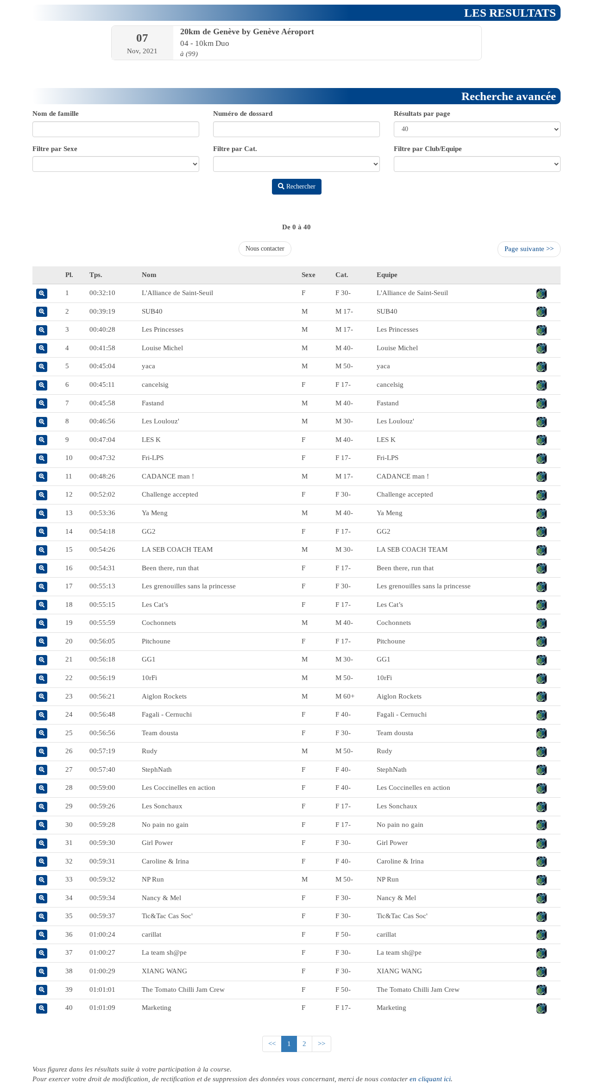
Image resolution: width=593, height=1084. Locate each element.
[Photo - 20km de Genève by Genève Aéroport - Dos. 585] (541, 806)
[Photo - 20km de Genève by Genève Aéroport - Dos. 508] (541, 513)
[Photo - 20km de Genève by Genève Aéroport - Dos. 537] (541, 952)
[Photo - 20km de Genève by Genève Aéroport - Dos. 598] (541, 366)
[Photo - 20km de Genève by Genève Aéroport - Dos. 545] (541, 439)
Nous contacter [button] (265, 248)
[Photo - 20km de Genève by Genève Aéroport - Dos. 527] (541, 769)
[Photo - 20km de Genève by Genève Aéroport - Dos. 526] (541, 457)
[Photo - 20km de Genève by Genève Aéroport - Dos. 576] (541, 384)
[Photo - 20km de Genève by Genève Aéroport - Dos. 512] (541, 549)
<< (272, 1043)
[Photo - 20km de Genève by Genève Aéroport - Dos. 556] (541, 934)
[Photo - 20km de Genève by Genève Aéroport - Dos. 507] (541, 421)
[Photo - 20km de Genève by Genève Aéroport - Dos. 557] (541, 476)
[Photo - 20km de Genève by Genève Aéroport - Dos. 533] (541, 696)
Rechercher (299, 186)
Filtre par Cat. (235, 148)
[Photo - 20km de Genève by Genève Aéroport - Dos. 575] (541, 348)
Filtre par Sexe (54, 148)
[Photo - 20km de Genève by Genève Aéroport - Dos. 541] (541, 403)
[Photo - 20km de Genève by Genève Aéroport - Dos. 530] (541, 751)
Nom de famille (55, 113)
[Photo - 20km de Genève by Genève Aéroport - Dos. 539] (541, 714)
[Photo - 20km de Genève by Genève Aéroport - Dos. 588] (541, 329)
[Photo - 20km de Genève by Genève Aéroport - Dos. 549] (541, 879)
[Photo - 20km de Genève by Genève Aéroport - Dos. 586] (541, 311)
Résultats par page (422, 113)
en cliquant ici (430, 1079)
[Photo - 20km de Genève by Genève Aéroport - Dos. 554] (541, 861)
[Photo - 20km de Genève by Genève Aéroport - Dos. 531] (541, 641)
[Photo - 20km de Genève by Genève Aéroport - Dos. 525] (541, 971)
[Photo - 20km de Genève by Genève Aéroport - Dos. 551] (541, 604)
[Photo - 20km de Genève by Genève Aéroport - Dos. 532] (541, 824)
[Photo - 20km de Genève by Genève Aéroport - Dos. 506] (541, 897)
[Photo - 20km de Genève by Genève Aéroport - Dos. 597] (541, 531)
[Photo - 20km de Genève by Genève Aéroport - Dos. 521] (541, 787)
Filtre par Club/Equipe (428, 148)
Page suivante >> (529, 248)
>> (321, 1043)
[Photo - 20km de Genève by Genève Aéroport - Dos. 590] (541, 916)
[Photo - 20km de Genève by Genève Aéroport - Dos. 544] (541, 568)
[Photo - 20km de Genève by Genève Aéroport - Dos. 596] (541, 659)
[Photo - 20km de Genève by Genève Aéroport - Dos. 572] (541, 842)
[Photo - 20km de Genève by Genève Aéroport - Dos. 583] (541, 733)
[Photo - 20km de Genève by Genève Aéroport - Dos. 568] (541, 622)
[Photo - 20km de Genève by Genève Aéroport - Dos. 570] (541, 1007)
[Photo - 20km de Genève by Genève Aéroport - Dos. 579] (541, 494)
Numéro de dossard (242, 113)
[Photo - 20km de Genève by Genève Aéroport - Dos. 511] (541, 989)
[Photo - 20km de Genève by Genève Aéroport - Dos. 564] (541, 677)
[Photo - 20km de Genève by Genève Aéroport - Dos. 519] (541, 292)
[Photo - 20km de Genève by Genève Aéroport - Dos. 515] (541, 586)
